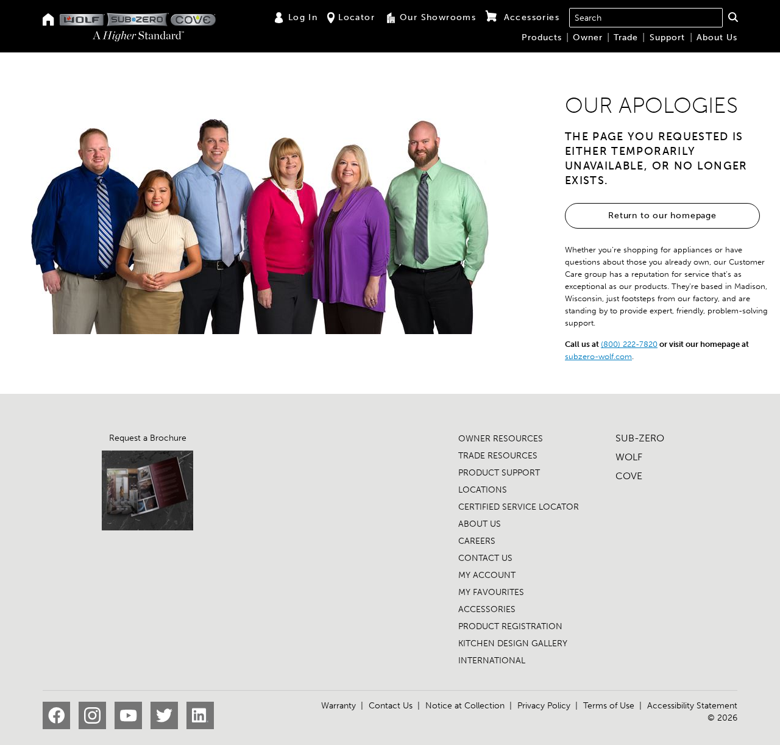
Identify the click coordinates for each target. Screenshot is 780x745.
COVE (628, 476)
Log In (302, 17)
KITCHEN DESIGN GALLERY (512, 643)
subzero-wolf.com (598, 356)
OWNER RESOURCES (500, 438)
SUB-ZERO (639, 438)
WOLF (628, 457)
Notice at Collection (465, 705)
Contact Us (391, 705)
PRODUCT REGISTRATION (510, 626)
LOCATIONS (482, 490)
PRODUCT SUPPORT (499, 473)
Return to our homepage (662, 215)
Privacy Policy (543, 705)
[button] (733, 17)
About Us (717, 37)
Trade (626, 37)
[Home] (48, 20)
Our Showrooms (438, 17)
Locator (356, 17)
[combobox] (646, 18)
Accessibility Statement (692, 705)
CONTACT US (485, 558)
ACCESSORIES (487, 609)
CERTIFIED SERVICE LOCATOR (518, 507)
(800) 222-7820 (629, 344)
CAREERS (476, 541)
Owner (588, 37)
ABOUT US (479, 524)
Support (667, 37)
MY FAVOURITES (491, 592)
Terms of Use (608, 705)
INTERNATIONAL (491, 660)
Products (542, 37)
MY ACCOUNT (487, 575)
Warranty (338, 705)
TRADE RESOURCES (497, 456)
